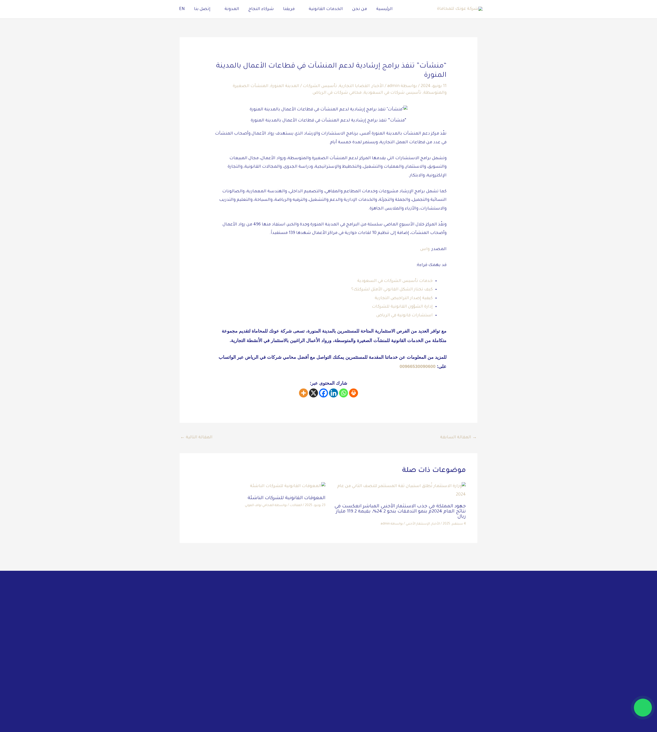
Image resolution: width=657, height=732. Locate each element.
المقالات (296, 505)
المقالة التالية (196, 437)
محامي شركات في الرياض (337, 93)
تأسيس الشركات (320, 86)
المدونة (232, 9)
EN (182, 9)
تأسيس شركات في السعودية (392, 93)
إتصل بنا (202, 9)
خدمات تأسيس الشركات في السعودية (395, 281)
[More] (303, 392)
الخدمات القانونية (326, 9)
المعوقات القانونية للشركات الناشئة (286, 498)
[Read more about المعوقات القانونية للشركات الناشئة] (287, 486)
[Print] (353, 392)
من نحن (359, 9)
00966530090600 (418, 366)
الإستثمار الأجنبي (418, 524)
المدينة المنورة (284, 86)
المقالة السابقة (458, 437)
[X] (313, 392)
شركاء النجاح (261, 9)
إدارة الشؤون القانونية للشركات (402, 307)
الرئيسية (384, 9)
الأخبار (378, 86)
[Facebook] (323, 392)
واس (425, 249)
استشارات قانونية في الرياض (404, 315)
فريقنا (289, 9)
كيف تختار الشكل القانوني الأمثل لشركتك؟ (392, 289)
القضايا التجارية (354, 86)
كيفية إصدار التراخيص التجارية (404, 298)
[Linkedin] (333, 392)
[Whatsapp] (343, 392)
